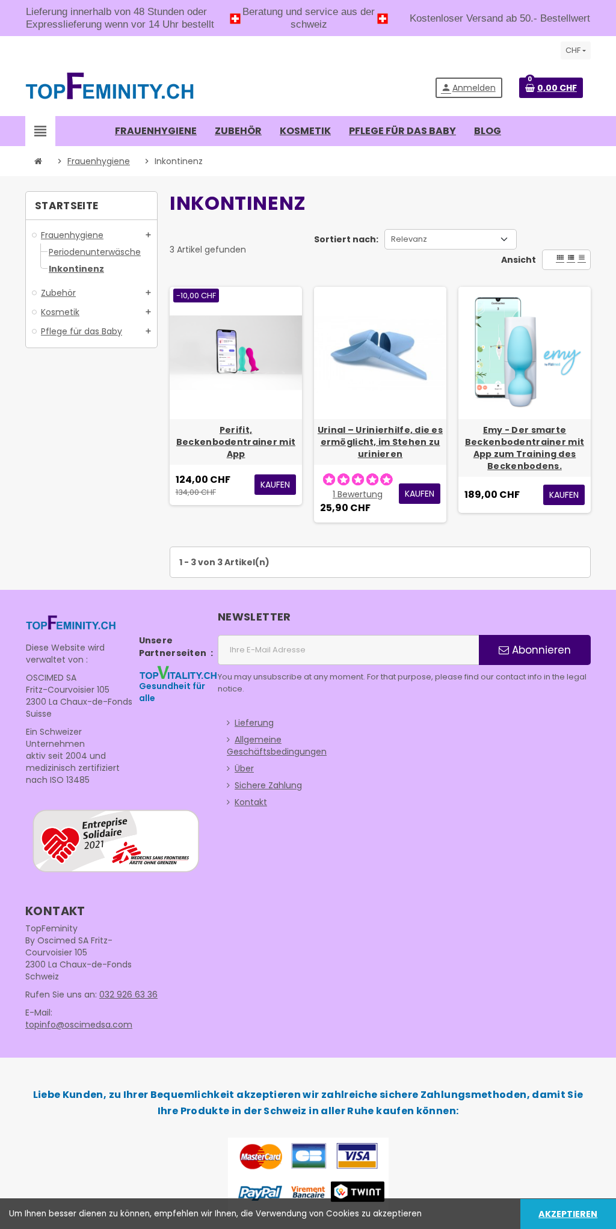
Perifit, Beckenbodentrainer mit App (235, 442)
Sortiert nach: (346, 239)
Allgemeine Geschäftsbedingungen (277, 746)
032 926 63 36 (128, 994)
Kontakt (251, 802)
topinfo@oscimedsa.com (78, 1025)
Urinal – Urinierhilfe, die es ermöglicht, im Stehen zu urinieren (380, 442)
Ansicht (518, 260)
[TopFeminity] (110, 87)
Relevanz (409, 239)
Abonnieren (540, 650)
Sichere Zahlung (268, 785)
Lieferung (254, 723)
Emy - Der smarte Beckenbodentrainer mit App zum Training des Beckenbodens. (524, 448)
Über (244, 768)
